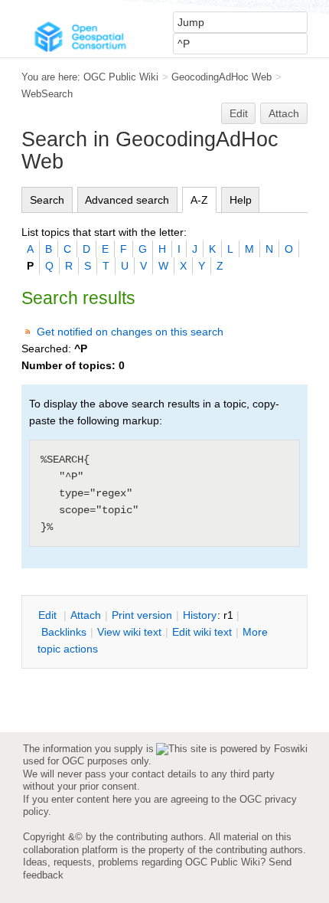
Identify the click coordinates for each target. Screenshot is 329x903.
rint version (142, 615)
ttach (85, 615)
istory (200, 615)
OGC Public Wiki (120, 77)
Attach (284, 113)
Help (241, 200)
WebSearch (47, 94)
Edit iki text (202, 632)
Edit (239, 113)
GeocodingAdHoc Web (221, 77)
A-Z (199, 200)
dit (49, 615)
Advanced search (127, 200)
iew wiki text (129, 632)
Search (47, 200)
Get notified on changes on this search (130, 332)
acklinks (63, 632)
